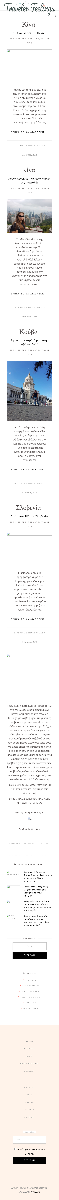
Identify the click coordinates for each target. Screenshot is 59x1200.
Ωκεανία (29, 1117)
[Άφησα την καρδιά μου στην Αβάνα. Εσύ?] (29, 391)
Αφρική (29, 1102)
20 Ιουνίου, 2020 (29, 316)
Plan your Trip (30, 997)
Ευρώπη (29, 1110)
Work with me (29, 1064)
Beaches (30, 980)
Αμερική (29, 1087)
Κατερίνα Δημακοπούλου (29, 146)
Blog (29, 1056)
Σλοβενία (28, 507)
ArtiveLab (35, 1191)
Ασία (29, 1095)
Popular (33, 39)
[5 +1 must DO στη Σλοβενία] (29, 550)
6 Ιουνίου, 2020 (29, 641)
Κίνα (28, 24)
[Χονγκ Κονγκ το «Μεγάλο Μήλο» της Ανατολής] (29, 216)
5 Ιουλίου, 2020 (29, 154)
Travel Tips (30, 1008)
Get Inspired (18, 39)
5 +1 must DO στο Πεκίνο (29, 33)
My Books (29, 1049)
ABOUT (29, 1041)
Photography (30, 992)
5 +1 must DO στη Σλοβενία (29, 516)
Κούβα (28, 331)
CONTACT (29, 1071)
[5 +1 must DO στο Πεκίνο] (29, 66)
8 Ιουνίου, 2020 (29, 492)
